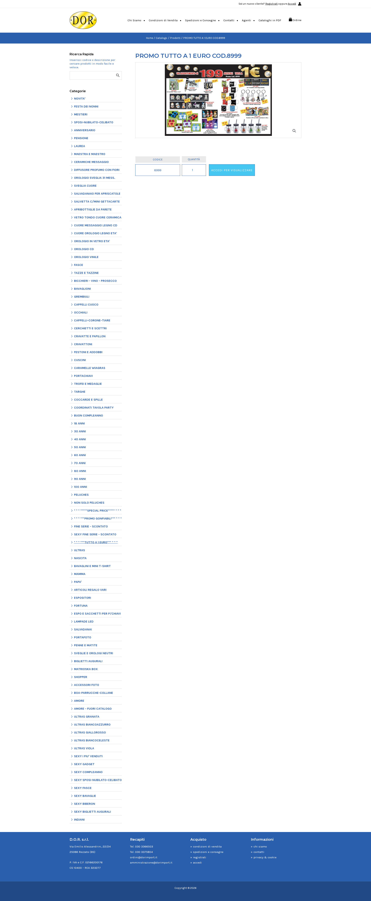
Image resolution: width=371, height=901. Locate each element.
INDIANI (79, 819)
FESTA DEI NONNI (86, 106)
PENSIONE (81, 138)
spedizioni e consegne (208, 852)
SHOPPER (80, 677)
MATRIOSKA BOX (86, 669)
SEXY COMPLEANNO (88, 772)
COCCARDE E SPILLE (88, 399)
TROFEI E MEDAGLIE (88, 384)
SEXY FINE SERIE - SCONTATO (95, 534)
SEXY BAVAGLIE (85, 796)
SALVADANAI (83, 629)
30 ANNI (80, 431)
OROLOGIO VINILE (86, 257)
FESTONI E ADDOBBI (88, 352)
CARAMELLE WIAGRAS (89, 368)
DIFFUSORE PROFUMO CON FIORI (96, 170)
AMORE (79, 701)
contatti (259, 852)
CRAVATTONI (83, 344)
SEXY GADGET (84, 764)
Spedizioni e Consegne (200, 20)
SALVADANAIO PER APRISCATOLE (97, 193)
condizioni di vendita (207, 846)
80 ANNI (80, 471)
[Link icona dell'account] (299, 4)
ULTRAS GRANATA (86, 716)
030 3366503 (144, 846)
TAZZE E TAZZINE (86, 273)
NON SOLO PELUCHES (89, 502)
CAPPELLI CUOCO (86, 304)
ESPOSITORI (82, 598)
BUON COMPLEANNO (88, 415)
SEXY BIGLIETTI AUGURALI (92, 811)
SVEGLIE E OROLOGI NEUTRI (93, 653)
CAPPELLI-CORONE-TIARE (92, 320)
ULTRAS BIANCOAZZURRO (92, 724)
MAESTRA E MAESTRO (89, 154)
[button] (294, 130)
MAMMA (79, 574)
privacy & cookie (265, 857)
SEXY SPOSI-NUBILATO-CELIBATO (98, 780)
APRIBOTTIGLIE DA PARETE (93, 209)
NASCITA (80, 558)
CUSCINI (80, 360)
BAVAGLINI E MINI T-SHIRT (92, 566)
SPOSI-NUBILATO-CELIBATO (93, 122)
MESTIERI (80, 114)
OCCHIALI (80, 312)
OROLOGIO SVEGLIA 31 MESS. (94, 178)
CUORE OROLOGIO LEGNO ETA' (95, 233)
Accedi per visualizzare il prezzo (232, 172)
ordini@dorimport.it (143, 857)
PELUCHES (81, 494)
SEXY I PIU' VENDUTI (88, 756)
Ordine (296, 20)
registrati (199, 857)
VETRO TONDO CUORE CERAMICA (97, 217)
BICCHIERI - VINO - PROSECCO (95, 281)
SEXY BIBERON (84, 804)
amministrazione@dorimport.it (151, 862)
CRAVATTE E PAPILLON (90, 336)
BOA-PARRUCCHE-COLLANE (93, 693)
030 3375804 (144, 852)
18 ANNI (79, 423)
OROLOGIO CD (84, 249)
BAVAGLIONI (82, 288)
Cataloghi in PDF (270, 20)
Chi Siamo (134, 20)
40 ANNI (80, 439)
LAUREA (79, 146)
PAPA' (78, 582)
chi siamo (260, 846)
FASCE (78, 265)
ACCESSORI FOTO (86, 685)
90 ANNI (80, 479)
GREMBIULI (81, 296)
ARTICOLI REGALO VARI (90, 590)
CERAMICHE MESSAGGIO (91, 162)
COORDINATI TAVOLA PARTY (94, 407)
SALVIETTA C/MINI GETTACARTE (97, 201)
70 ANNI (80, 463)
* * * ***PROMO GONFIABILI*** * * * (98, 518)
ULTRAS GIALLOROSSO (90, 732)
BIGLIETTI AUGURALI (88, 661)
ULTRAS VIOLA (84, 748)
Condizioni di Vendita (163, 20)
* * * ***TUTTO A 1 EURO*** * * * (96, 542)
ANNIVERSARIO (84, 130)
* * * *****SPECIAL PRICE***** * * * (97, 510)
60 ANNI (80, 455)
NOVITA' (79, 98)
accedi (197, 862)
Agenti (246, 20)
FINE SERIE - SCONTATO (91, 526)
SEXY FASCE (83, 788)
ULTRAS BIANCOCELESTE (92, 740)
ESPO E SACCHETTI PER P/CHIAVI (97, 613)
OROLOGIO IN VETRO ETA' (92, 241)
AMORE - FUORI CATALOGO (93, 708)
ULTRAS (79, 550)
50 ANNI (80, 447)
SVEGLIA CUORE (85, 185)
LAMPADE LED (84, 621)
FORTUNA (81, 605)
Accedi (292, 3)
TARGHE (79, 391)
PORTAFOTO (82, 637)
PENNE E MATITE (85, 645)
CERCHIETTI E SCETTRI (90, 328)
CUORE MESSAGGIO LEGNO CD (95, 225)
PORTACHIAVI (83, 376)
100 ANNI (80, 487)
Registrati (271, 3)
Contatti (228, 20)
